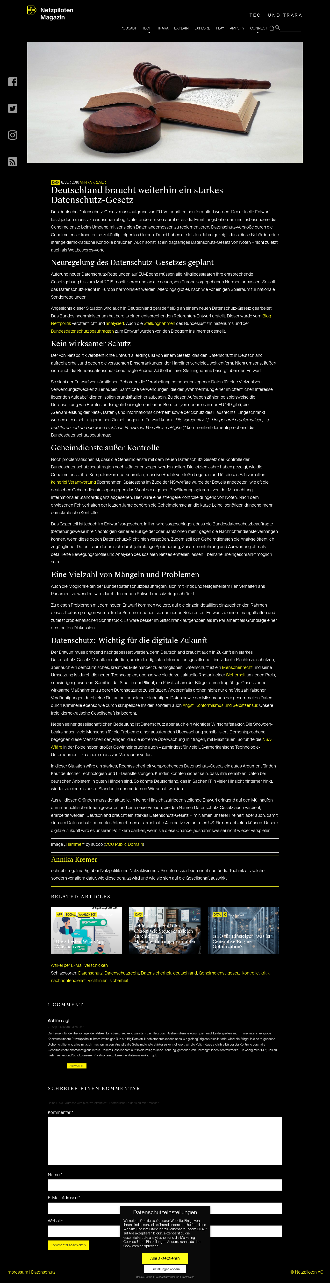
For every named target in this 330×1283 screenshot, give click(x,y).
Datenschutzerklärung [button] (167, 1277)
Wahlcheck (87, 914)
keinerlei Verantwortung (73, 482)
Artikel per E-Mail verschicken (79, 965)
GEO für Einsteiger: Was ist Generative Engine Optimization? (241, 941)
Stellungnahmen (159, 324)
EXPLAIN (181, 28)
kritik (265, 973)
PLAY (220, 28)
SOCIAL (70, 914)
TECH (146, 28)
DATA (55, 182)
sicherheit (118, 981)
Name (55, 1175)
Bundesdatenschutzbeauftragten (82, 331)
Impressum (17, 1272)
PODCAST (128, 28)
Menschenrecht (237, 668)
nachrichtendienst (68, 981)
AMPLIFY (237, 28)
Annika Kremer (93, 182)
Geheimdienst (212, 973)
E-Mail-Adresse (64, 1198)
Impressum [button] (188, 1277)
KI (225, 914)
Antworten (77, 1066)
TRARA (162, 28)
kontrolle (250, 973)
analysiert (115, 324)
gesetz (234, 973)
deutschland (185, 973)
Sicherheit (235, 675)
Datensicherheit (156, 973)
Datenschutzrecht (122, 973)
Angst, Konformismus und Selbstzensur (220, 705)
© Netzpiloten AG (306, 1272)
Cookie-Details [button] (144, 1277)
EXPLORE (202, 28)
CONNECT (258, 28)
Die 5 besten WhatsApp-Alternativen (81, 944)
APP (59, 914)
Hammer (74, 844)
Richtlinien (97, 981)
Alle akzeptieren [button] (165, 1258)
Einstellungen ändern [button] (165, 1269)
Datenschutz (90, 973)
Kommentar (60, 1113)
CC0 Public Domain (124, 844)
